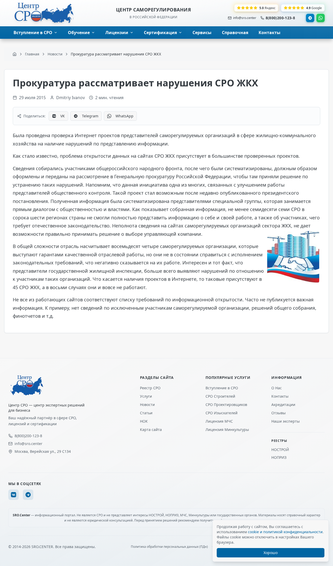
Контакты (280, 396)
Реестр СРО (150, 387)
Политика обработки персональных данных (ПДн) (169, 547)
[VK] (13, 494)
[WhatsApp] (320, 18)
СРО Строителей (220, 396)
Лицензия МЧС (219, 421)
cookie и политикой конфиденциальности (285, 531)
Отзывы (278, 412)
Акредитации (283, 404)
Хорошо (271, 552)
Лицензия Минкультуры (227, 429)
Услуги (146, 396)
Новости (147, 404)
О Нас (276, 387)
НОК (144, 421)
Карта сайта (151, 429)
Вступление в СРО (222, 387)
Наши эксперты (285, 421)
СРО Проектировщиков (226, 404)
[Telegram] (310, 18)
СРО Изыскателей (222, 412)
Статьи (146, 412)
